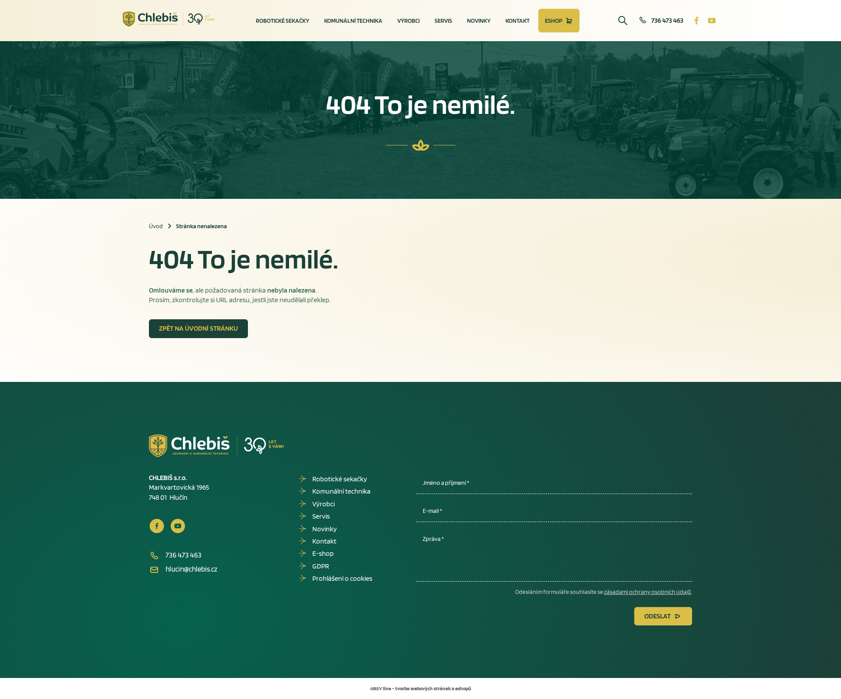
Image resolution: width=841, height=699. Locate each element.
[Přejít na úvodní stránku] (169, 19)
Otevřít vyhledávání (623, 20)
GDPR (320, 566)
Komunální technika (353, 20)
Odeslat (657, 616)
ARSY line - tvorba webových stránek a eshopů (420, 688)
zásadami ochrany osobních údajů (647, 591)
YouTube (711, 20)
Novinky (479, 20)
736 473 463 (667, 20)
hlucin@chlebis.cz (191, 569)
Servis (443, 20)
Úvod (156, 225)
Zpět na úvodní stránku (198, 328)
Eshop (553, 20)
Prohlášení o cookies (342, 578)
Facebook (696, 20)
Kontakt (517, 20)
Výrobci (408, 20)
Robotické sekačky (282, 20)
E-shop (323, 553)
